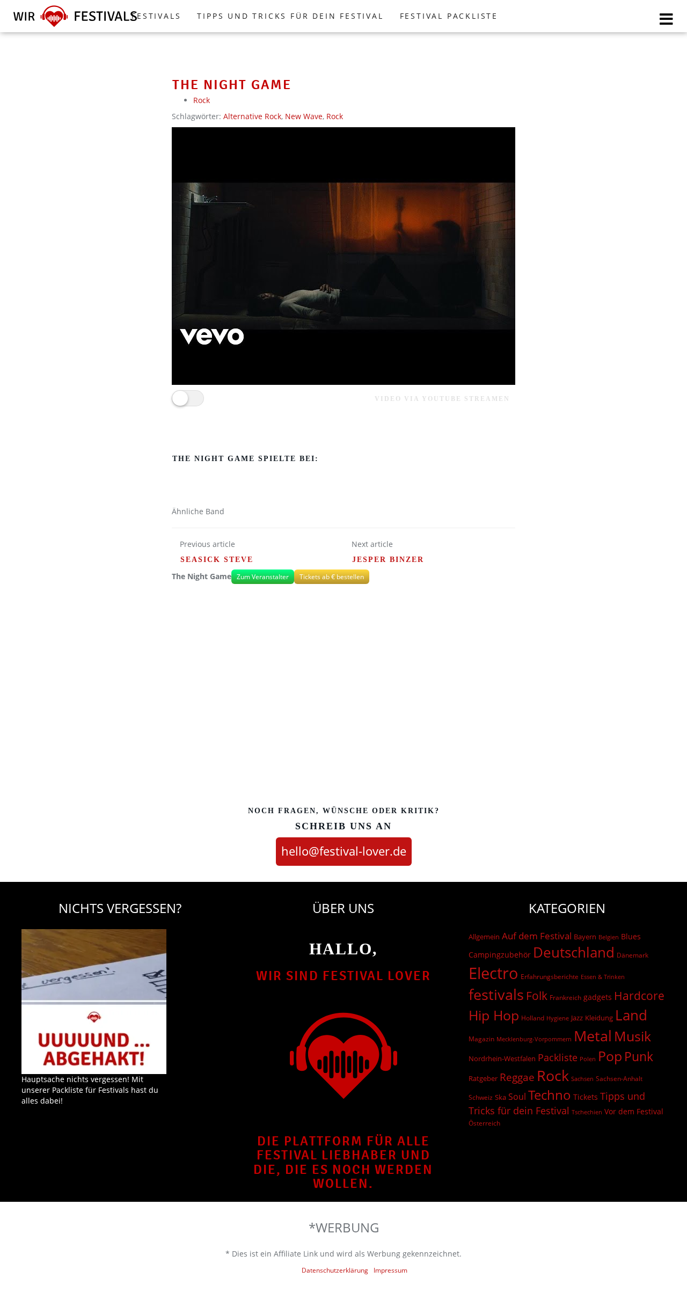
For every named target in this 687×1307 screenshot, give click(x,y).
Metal (593, 1036)
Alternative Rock (252, 116)
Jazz (577, 1018)
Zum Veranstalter (263, 576)
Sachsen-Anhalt (619, 1078)
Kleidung (599, 1018)
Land (631, 1015)
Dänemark (632, 955)
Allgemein (484, 936)
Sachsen (582, 1079)
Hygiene (557, 1018)
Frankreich (565, 997)
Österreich (484, 1123)
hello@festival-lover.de (343, 851)
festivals (496, 994)
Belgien (608, 937)
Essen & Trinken (603, 977)
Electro (493, 973)
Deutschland (574, 952)
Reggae (517, 1077)
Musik (632, 1036)
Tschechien (587, 1112)
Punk (638, 1056)
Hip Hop (494, 1015)
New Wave (304, 116)
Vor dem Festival (633, 1111)
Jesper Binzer (388, 560)
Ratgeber (483, 1078)
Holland (532, 1018)
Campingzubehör (500, 955)
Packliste (558, 1057)
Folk (536, 995)
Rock (201, 100)
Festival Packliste (449, 16)
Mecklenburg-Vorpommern (534, 1039)
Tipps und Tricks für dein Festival (290, 16)
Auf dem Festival (537, 935)
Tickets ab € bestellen (331, 576)
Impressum (390, 1270)
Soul (517, 1096)
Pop (610, 1056)
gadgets (597, 997)
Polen (588, 1059)
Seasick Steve (216, 560)
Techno (549, 1095)
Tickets (585, 1097)
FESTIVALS (156, 16)
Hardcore (639, 995)
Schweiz (481, 1097)
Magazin (481, 1038)
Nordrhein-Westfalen (502, 1058)
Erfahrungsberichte (550, 976)
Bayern (585, 936)
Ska (500, 1097)
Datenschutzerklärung (335, 1270)
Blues (631, 936)
